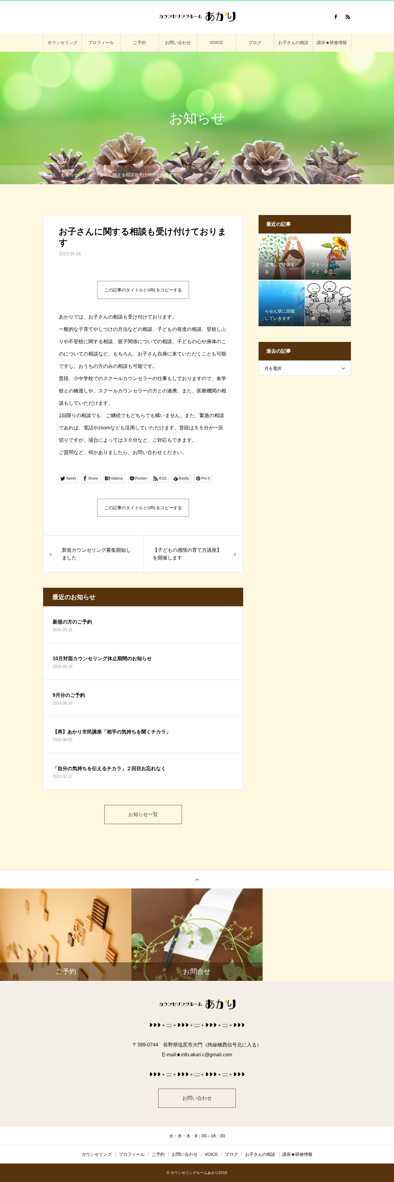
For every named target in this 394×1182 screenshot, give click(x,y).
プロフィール (101, 42)
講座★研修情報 (332, 42)
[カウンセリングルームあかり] (197, 17)
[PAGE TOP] (197, 879)
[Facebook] (335, 17)
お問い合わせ (178, 42)
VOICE (216, 42)
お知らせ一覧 (143, 814)
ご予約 (139, 42)
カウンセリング (62, 42)
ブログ (254, 42)
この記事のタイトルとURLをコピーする (143, 289)
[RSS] (348, 17)
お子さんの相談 (293, 42)
